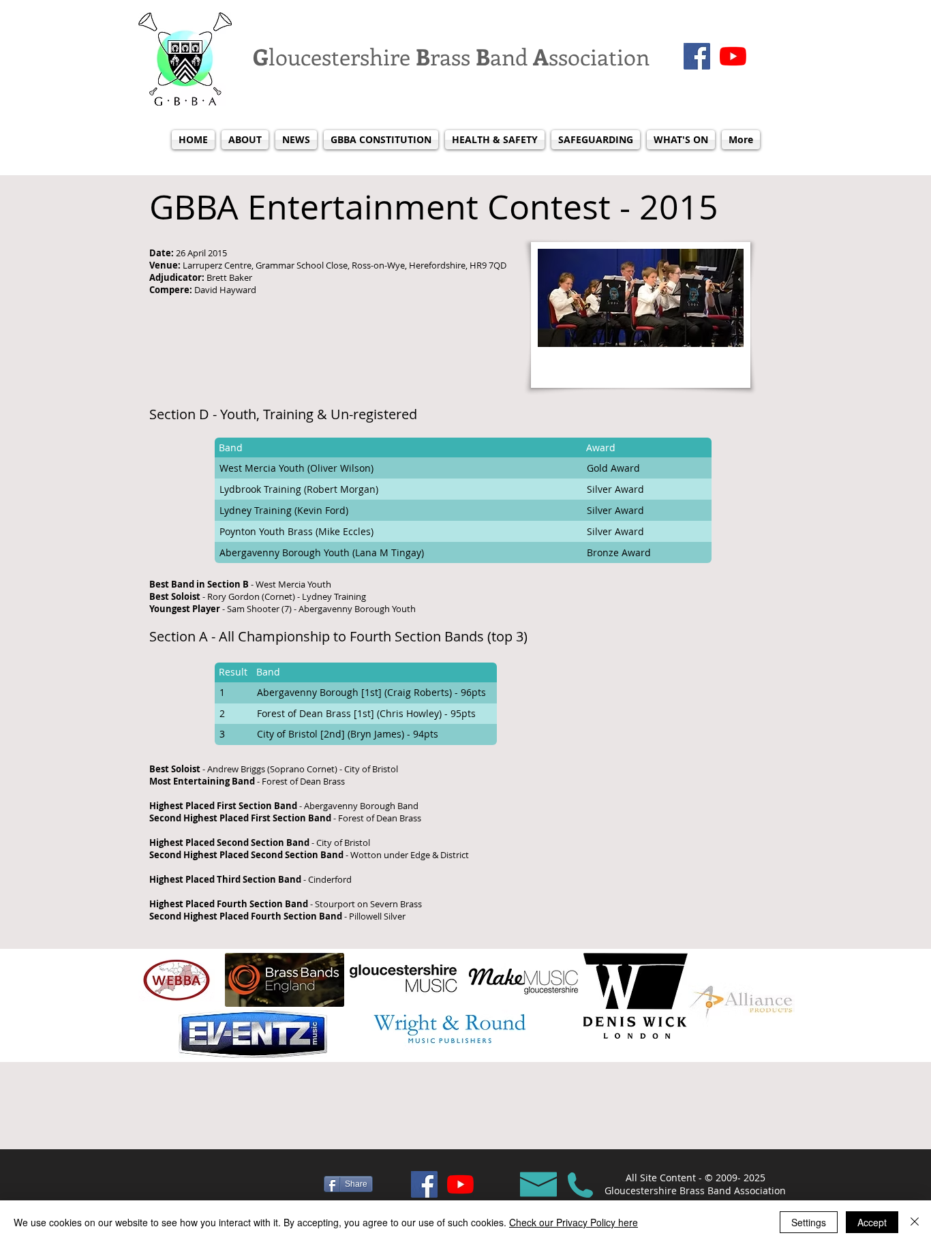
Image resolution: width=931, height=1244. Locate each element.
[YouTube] (733, 56)
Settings (808, 1222)
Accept (872, 1222)
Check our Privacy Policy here (573, 1222)
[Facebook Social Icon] (697, 56)
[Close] (914, 1222)
